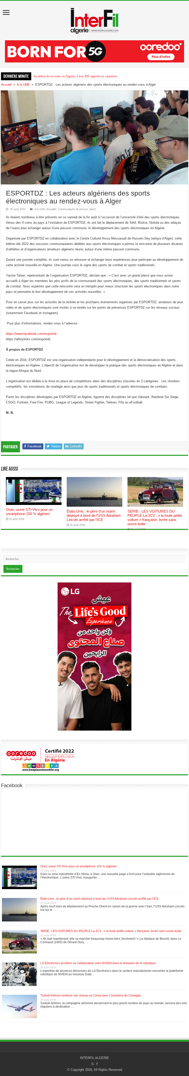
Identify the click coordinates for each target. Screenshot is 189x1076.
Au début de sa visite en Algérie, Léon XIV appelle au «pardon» (75, 76)
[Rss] (92, 1064)
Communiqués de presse (73, 209)
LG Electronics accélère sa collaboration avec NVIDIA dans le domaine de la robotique (98, 963)
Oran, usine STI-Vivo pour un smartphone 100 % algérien (29, 511)
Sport (92, 209)
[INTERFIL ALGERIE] (94, 19)
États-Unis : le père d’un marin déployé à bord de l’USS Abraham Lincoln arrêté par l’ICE (94, 515)
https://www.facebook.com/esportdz (31, 334)
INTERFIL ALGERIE (94, 1058)
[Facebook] (96, 1064)
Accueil (6, 84)
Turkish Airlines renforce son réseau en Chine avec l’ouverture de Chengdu (90, 995)
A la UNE (23, 84)
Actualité (51, 209)
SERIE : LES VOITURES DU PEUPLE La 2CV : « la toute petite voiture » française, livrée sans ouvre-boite (154, 517)
